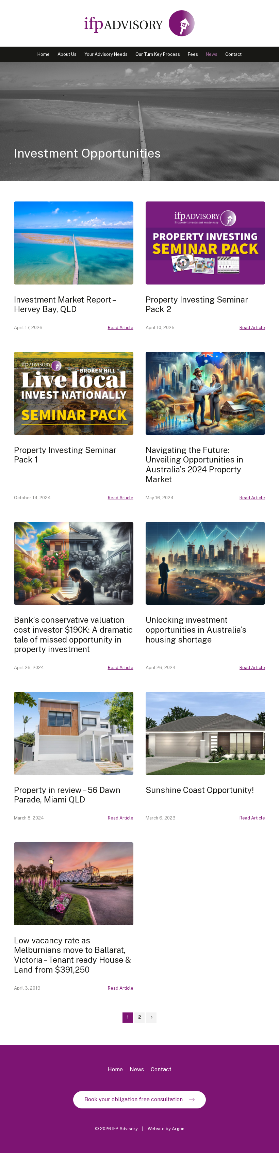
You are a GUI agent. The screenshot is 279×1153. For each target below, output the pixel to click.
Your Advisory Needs (106, 54)
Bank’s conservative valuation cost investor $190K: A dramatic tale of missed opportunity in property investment (73, 634)
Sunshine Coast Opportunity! (200, 790)
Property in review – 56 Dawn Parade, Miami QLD (67, 795)
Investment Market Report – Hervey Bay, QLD (64, 304)
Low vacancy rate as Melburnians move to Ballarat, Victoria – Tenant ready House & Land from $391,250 (72, 955)
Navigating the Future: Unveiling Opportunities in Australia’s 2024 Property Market (194, 464)
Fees (193, 54)
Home (43, 54)
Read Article (120, 327)
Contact (233, 54)
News (211, 54)
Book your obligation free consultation (133, 1099)
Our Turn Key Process (157, 54)
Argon (178, 1128)
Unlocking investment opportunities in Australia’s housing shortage (196, 629)
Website (156, 1128)
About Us (67, 54)
